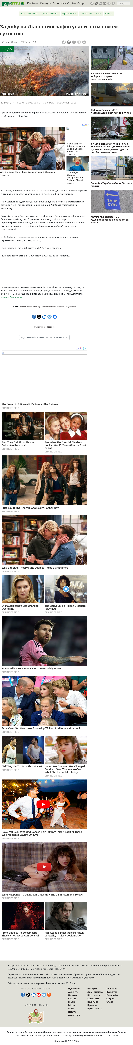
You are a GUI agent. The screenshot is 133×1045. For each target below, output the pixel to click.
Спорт (81, 3)
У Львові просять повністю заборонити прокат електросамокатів (106, 76)
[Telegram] (79, 42)
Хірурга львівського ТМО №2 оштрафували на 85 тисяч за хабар (110, 219)
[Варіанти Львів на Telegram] (109, 3)
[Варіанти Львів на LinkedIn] (100, 3)
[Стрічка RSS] (113, 3)
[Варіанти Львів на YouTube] (104, 3)
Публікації (74, 988)
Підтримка (93, 995)
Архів (71, 1008)
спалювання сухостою (66, 306)
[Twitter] (69, 42)
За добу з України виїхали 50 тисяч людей (111, 184)
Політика (32, 3)
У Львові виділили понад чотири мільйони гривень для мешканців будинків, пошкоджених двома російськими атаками (110, 148)
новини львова (26, 306)
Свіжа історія (86, 13)
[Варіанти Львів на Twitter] (96, 3)
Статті (98, 13)
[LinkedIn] (74, 42)
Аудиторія (74, 1015)
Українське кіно (69, 13)
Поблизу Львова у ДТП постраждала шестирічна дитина (111, 111)
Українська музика (50, 13)
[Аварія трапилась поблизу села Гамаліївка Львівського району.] (112, 94)
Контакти (93, 998)
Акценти (73, 991)
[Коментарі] (84, 42)
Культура (45, 3)
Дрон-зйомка (95, 991)
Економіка (59, 3)
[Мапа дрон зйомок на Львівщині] (36, 1016)
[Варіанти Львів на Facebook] (92, 3)
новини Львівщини (11, 297)
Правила (92, 1005)
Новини (108, 13)
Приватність (94, 1008)
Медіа (71, 1001)
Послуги (92, 988)
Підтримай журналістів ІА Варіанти (44, 337)
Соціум (71, 3)
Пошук (72, 1011)
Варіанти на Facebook (44, 326)
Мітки (71, 1005)
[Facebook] (64, 42)
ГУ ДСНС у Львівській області (44, 306)
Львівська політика (29, 13)
